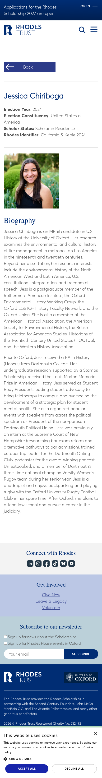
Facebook (46, 563)
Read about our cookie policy (33, 752)
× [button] (96, 734)
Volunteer (51, 607)
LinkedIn (29, 563)
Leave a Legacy (51, 601)
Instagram (38, 563)
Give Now (51, 594)
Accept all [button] (27, 769)
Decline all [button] (74, 769)
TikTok (54, 563)
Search (82, 30)
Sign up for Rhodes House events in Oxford (44, 643)
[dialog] (51, 752)
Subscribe (81, 654)
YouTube (71, 563)
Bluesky (63, 563)
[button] (51, 759)
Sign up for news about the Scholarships (42, 636)
